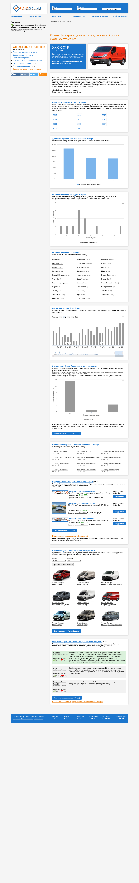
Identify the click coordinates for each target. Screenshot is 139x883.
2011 (79, 119)
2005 (79, 128)
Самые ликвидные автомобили (66, 434)
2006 (55, 128)
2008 (79, 124)
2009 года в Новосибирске (86, 463)
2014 (79, 115)
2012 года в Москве (84, 451)
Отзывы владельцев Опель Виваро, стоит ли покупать (77, 642)
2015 (55, 115)
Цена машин (16, 16)
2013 (104, 115)
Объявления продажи (22, 63)
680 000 (83, 513)
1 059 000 (83, 497)
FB (14, 74)
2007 (104, 124)
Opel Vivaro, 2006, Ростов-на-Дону (81, 491)
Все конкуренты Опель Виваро (66, 631)
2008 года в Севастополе (86, 470)
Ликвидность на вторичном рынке (27, 60)
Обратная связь (27, 719)
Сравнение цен (78, 16)
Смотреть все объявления (64, 530)
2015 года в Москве (59, 451)
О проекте (17, 719)
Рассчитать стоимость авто (25, 52)
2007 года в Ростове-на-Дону (63, 457)
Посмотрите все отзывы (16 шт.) (67, 698)
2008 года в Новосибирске (111, 463)
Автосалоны (35, 16)
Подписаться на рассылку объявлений (70, 536)
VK (24, 74)
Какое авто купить (100, 16)
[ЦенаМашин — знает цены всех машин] (27, 11)
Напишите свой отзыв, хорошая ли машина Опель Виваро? (77, 702)
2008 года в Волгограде (110, 470)
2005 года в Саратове (60, 470)
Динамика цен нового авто (24, 55)
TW (34, 74)
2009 (55, 124)
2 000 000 (83, 525)
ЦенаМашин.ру (18, 716)
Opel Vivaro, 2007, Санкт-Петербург (81, 503)
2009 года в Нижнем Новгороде (88, 457)
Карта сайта (38, 719)
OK (43, 74)
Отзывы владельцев (21, 66)
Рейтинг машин (120, 16)
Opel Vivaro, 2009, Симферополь (81, 518)
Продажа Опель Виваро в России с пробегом (72, 482)
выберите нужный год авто (78, 426)
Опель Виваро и (58, 583)
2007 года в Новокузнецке (111, 457)
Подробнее (119, 496)
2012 (55, 119)
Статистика (56, 16)
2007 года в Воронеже (60, 463)
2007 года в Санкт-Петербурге (112, 451)
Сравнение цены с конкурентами (27, 69)
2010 (104, 119)
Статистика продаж (21, 58)
